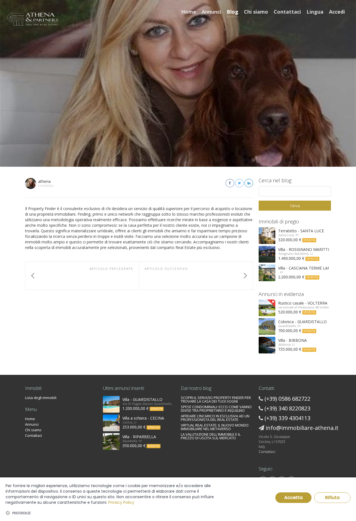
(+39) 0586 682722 (287, 398)
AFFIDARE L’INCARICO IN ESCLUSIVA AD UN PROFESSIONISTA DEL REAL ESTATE (215, 417)
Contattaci (287, 11)
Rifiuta (332, 497)
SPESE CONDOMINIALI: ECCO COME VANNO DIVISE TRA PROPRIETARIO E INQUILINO (216, 408)
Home (188, 11)
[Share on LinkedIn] (248, 183)
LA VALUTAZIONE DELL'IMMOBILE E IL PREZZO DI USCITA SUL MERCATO (211, 436)
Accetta (293, 497)
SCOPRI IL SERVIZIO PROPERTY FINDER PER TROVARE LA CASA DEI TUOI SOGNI (216, 399)
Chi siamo (256, 11)
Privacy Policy (121, 502)
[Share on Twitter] (239, 183)
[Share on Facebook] (230, 183)
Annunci (211, 11)
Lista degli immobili (40, 397)
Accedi (337, 11)
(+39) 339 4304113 (287, 418)
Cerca (295, 205)
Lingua (314, 11)
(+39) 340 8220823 (287, 408)
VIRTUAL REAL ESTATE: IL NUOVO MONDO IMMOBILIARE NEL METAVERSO (215, 427)
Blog (232, 11)
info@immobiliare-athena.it (302, 428)
